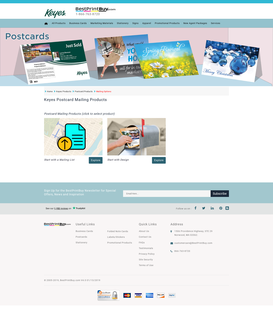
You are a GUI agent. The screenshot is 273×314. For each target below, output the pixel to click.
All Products (59, 23)
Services (215, 23)
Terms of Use (146, 265)
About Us (144, 231)
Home (50, 91)
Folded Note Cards (117, 231)
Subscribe (220, 194)
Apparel (146, 23)
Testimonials (146, 248)
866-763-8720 (182, 251)
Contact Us (145, 237)
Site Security (146, 259)
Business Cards (78, 23)
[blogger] (227, 208)
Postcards (81, 237)
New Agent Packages (195, 23)
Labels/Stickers (116, 237)
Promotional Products (167, 23)
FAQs (142, 242)
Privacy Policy (147, 254)
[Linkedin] (212, 208)
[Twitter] (204, 208)
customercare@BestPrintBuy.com (193, 243)
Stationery (123, 23)
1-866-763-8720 (88, 14)
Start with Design (118, 159)
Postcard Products (84, 91)
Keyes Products (63, 91)
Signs (135, 23)
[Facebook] (195, 208)
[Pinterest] (221, 208)
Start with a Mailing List (59, 159)
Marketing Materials (102, 23)
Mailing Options (103, 91)
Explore (95, 160)
